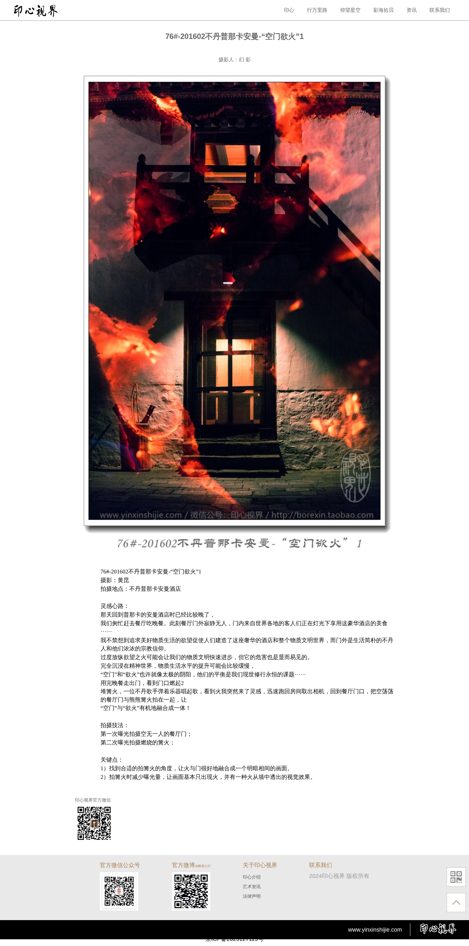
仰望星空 (350, 10)
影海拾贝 (383, 10)
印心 (289, 10)
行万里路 (317, 10)
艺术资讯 (252, 886)
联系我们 (439, 10)
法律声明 (252, 896)
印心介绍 (252, 877)
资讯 (411, 10)
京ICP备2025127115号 (234, 939)
